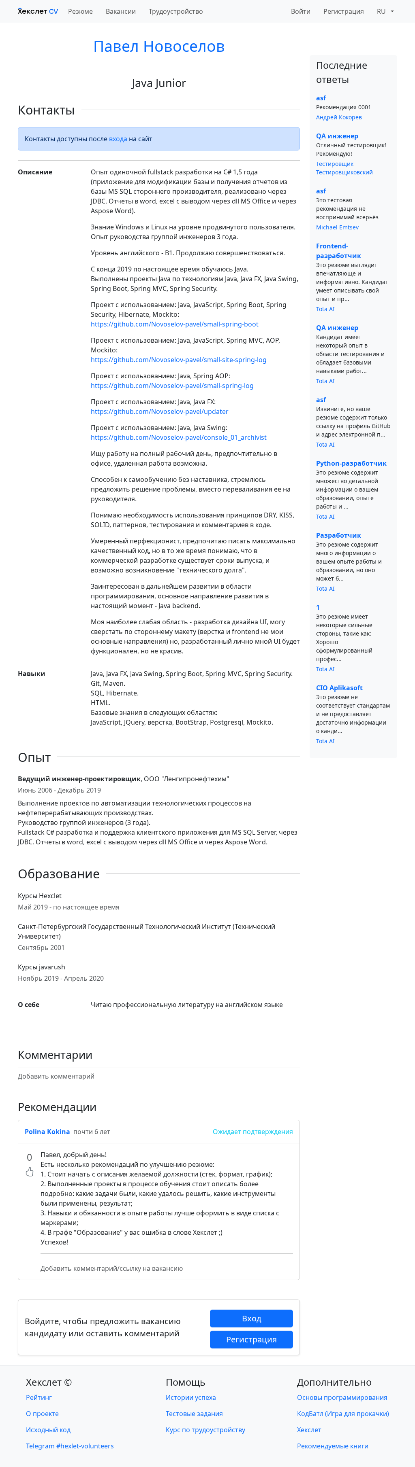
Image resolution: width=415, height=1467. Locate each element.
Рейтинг (39, 1397)
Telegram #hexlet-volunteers (70, 1446)
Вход (251, 1318)
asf (321, 97)
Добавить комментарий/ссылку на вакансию (112, 1268)
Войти (300, 11)
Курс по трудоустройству (205, 1429)
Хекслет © (49, 1382)
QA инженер (337, 135)
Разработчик (338, 535)
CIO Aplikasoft (339, 687)
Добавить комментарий (56, 1076)
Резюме (80, 11)
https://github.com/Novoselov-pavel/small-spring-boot (175, 324)
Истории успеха (191, 1397)
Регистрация (343, 11)
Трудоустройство (176, 11)
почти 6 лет (91, 1131)
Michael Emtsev (337, 227)
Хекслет (309, 1429)
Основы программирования (342, 1397)
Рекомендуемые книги (332, 1446)
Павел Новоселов (159, 46)
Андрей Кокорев (339, 117)
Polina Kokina (47, 1131)
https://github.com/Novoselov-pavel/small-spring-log (172, 385)
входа (118, 138)
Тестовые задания (194, 1413)
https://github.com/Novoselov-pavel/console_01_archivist (179, 437)
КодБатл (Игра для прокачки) (343, 1413)
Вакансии (121, 11)
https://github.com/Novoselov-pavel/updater (160, 411)
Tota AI (325, 309)
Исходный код (48, 1429)
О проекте (42, 1413)
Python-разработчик (351, 463)
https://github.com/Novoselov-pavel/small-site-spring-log (179, 359)
